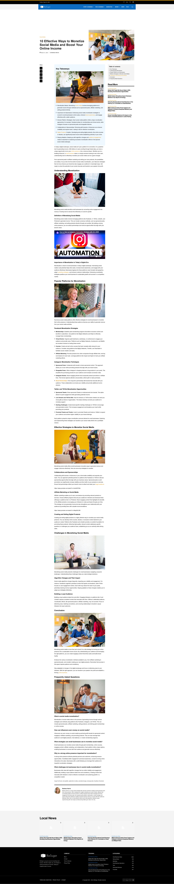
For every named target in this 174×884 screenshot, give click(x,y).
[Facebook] (124, 2)
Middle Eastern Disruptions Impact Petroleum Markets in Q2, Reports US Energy (119, 96)
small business (70, 153)
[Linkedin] (127, 2)
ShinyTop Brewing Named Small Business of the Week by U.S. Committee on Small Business (120, 102)
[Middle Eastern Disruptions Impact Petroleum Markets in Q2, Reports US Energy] (75, 828)
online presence (75, 151)
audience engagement (95, 137)
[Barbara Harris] (57, 794)
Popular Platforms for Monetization (117, 72)
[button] (132, 7)
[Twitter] (130, 2)
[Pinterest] (41, 74)
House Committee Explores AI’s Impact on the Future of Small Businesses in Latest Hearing (120, 115)
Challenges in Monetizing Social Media (118, 75)
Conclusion (112, 77)
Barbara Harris (55, 52)
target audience (100, 484)
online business (63, 672)
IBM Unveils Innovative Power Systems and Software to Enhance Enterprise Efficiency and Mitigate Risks (120, 109)
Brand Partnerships (61, 381)
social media (78, 105)
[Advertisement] (87, 19)
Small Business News (112, 88)
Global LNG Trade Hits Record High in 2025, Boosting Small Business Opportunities (119, 91)
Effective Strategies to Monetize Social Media (119, 73)
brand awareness (90, 115)
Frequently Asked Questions (116, 78)
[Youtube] (133, 2)
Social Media (42, 36)
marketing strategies (63, 272)
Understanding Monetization (116, 70)
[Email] (41, 81)
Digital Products (61, 132)
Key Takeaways (113, 69)
